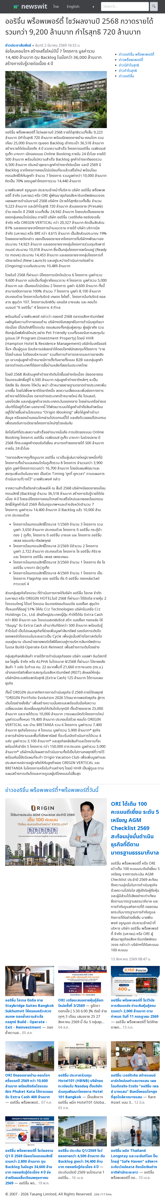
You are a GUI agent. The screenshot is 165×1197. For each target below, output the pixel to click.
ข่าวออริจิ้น (126, 76)
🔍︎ (154, 6)
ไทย (56, 6)
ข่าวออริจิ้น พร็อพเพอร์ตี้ (136, 54)
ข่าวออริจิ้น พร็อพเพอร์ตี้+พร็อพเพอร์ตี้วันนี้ (51, 790)
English (73, 6)
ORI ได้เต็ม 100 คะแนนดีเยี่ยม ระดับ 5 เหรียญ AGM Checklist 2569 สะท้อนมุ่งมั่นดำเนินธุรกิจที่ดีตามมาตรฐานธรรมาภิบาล (135, 828)
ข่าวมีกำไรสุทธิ (129, 65)
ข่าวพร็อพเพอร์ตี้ (131, 60)
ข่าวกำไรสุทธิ (128, 70)
